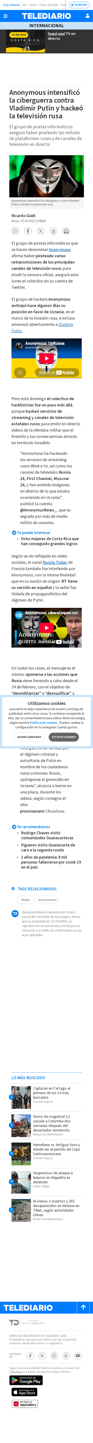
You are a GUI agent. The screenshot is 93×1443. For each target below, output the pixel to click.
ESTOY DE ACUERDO (64, 737)
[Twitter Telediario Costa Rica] (42, 1356)
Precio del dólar (48, 5)
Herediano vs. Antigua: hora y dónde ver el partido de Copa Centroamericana (56, 1149)
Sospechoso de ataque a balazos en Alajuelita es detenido (53, 1177)
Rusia (25, 899)
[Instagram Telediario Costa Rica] (54, 1356)
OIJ (24, 5)
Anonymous (47, 899)
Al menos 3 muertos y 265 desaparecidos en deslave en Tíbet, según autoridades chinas (56, 1208)
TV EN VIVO (80, 5)
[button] (15, 230)
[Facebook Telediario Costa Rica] (30, 1356)
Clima (32, 5)
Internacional (46, 25)
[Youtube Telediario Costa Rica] (78, 1356)
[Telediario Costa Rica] (46, 16)
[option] (46, 182)
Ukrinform (54, 811)
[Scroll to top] (83, 1308)
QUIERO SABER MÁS (29, 737)
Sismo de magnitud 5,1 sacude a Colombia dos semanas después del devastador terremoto (52, 1123)
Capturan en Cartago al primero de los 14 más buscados (51, 1093)
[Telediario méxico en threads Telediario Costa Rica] (66, 1356)
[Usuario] (87, 15)
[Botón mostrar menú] (5, 16)
